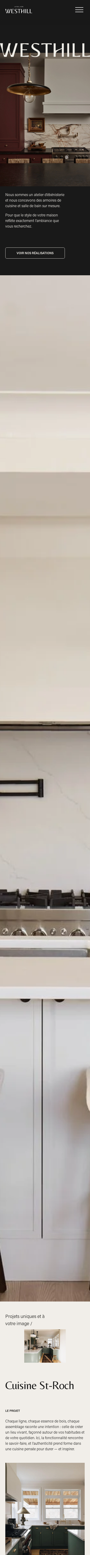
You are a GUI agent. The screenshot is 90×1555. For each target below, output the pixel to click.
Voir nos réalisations (35, 253)
